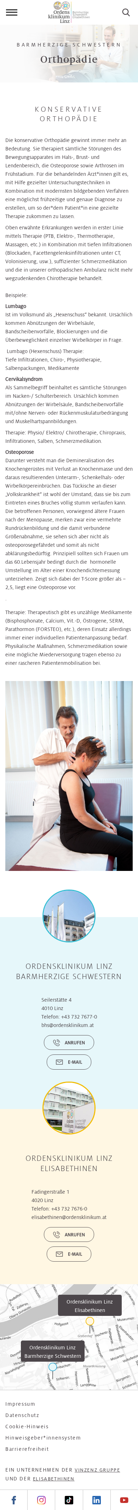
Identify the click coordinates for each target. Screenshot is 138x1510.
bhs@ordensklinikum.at (67, 1025)
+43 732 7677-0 (79, 1017)
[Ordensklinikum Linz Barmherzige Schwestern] (52, 1371)
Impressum (20, 1404)
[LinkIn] (96, 1500)
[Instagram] (41, 1500)
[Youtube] (124, 1500)
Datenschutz (22, 1415)
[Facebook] (13, 1500)
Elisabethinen (54, 1479)
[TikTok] (68, 1500)
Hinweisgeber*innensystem (43, 1438)
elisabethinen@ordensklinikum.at (69, 1217)
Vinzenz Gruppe (97, 1470)
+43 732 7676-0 (69, 1209)
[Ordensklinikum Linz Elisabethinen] (90, 1325)
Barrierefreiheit (27, 1449)
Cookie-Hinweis (26, 1426)
